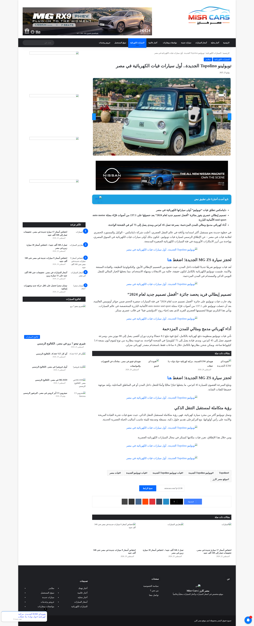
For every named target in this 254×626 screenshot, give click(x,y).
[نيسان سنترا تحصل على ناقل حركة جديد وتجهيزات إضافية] (77, 289)
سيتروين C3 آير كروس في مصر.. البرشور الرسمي (45, 393)
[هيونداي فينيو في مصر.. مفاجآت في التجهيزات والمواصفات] (151, 364)
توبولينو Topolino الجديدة (200, 473)
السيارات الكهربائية (137, 43)
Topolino (223, 473)
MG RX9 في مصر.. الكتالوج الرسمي (51, 380)
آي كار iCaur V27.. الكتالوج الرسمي (51, 354)
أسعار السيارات (201, 43)
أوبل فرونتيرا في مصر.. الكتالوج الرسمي (49, 367)
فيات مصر (115, 473)
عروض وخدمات (104, 43)
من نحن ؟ (154, 590)
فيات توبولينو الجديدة (136, 473)
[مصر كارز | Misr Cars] (209, 15)
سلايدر (208, 59)
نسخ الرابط (148, 488)
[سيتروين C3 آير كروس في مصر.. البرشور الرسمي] (77, 397)
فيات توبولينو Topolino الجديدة (167, 473)
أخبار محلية (215, 43)
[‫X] (201, 599)
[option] (161, 116)
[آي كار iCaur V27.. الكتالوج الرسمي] (77, 357)
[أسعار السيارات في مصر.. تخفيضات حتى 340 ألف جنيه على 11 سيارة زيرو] (77, 276)
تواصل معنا (154, 595)
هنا (169, 260)
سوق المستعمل (120, 43)
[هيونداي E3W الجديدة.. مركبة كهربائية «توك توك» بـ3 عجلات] (223, 364)
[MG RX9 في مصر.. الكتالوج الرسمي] (77, 383)
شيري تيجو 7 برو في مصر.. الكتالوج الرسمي (61, 343)
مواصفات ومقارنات (170, 43)
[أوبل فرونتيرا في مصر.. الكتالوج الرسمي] (77, 370)
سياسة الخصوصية (151, 586)
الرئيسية (226, 43)
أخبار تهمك (82, 588)
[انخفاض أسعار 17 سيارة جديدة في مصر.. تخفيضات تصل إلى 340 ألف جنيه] (209, 535)
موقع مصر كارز (220, 479)
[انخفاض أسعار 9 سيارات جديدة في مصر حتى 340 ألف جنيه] (114, 535)
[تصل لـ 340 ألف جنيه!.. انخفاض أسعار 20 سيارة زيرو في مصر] (162, 535)
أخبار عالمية (152, 43)
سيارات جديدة (186, 43)
